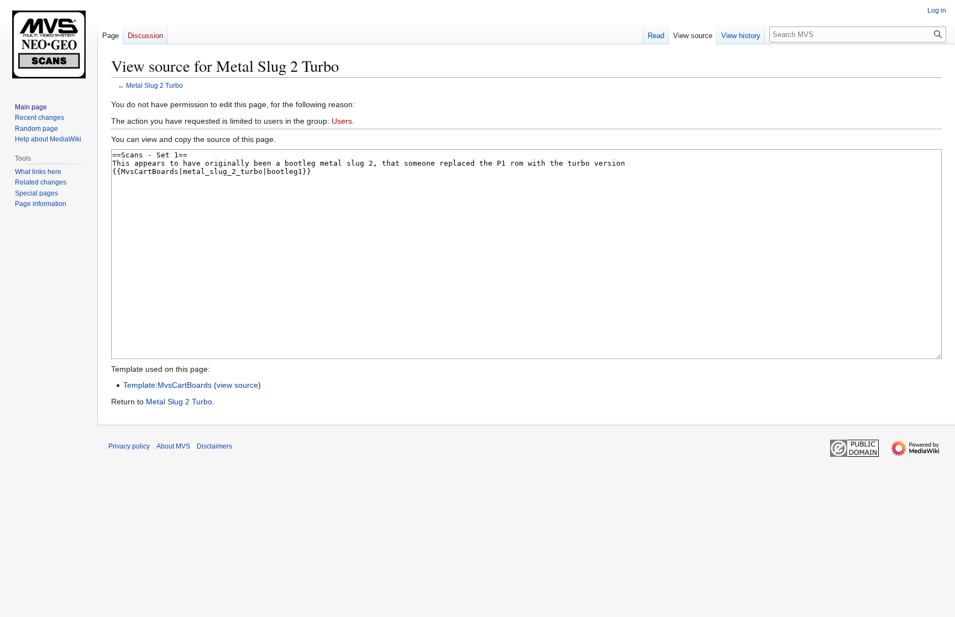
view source (237, 385)
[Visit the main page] (48, 44)
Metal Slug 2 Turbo (154, 85)
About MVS (173, 446)
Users (342, 121)
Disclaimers (214, 446)
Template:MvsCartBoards (167, 385)
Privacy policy (129, 446)
